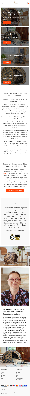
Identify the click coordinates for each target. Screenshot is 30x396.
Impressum (18, 379)
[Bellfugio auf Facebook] (2, 389)
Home (2, 373)
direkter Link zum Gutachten (15, 190)
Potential (3, 376)
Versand (18, 373)
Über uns (5, 319)
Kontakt (3, 375)
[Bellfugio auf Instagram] (4, 389)
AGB (17, 375)
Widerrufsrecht (19, 378)
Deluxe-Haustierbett (7, 339)
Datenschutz (19, 376)
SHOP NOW (7, 23)
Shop (2, 372)
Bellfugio (13, 392)
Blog (2, 378)
